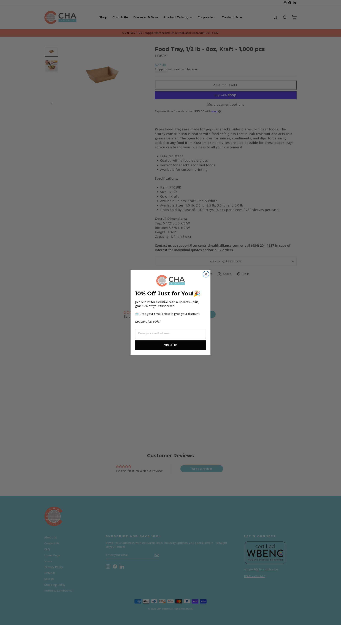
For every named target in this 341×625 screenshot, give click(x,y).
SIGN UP (170, 345)
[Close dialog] (206, 274)
